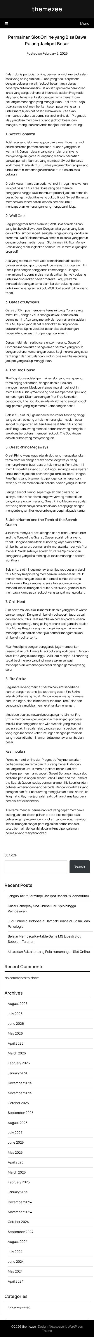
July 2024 (15, 1251)
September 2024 (20, 1231)
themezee (47, 9)
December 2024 (20, 1202)
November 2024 (20, 1212)
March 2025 (17, 1172)
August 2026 (18, 1003)
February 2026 (19, 1063)
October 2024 (18, 1221)
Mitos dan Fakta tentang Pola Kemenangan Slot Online (49, 951)
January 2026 (18, 1073)
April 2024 (15, 1281)
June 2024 (16, 1261)
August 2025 (18, 1122)
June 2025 (16, 1142)
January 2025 (18, 1192)
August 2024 (18, 1241)
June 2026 (16, 1023)
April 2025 (15, 1162)
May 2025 (15, 1152)
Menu (84, 23)
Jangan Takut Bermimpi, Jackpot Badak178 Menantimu (48, 896)
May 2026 (15, 1033)
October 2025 (18, 1103)
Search (11, 855)
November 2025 (20, 1093)
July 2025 (15, 1132)
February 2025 (19, 1182)
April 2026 (15, 1043)
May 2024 (15, 1271)
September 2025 (20, 1112)
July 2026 (15, 1013)
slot (55, 183)
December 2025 (20, 1083)
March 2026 (17, 1053)
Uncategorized (19, 1307)
